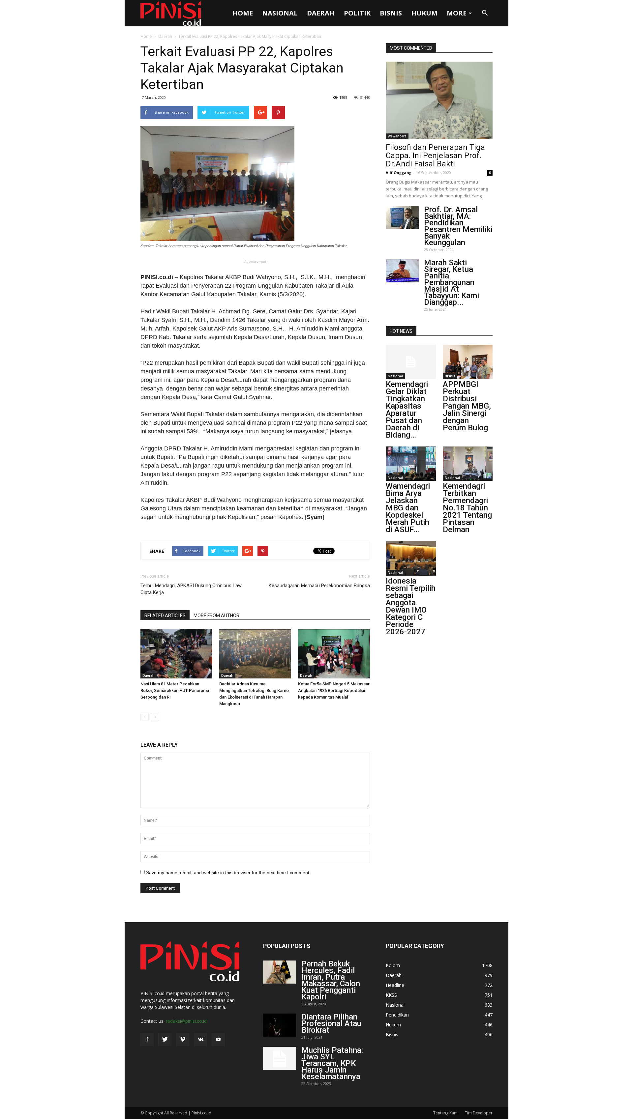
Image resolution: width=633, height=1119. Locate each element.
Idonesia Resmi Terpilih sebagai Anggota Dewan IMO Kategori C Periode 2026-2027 (411, 606)
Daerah (321, 13)
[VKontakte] (200, 1039)
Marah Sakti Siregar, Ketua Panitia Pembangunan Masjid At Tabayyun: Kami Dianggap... (451, 282)
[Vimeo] (182, 1039)
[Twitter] (164, 1039)
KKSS (391, 995)
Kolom (393, 965)
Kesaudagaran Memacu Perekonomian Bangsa (319, 585)
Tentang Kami (446, 1113)
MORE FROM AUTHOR (216, 615)
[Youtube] (218, 1039)
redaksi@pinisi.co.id (186, 1021)
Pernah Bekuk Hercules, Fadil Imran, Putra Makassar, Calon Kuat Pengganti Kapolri (330, 980)
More (457, 13)
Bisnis (391, 13)
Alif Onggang (398, 172)
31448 (365, 97)
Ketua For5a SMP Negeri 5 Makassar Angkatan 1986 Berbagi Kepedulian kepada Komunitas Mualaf (334, 690)
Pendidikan (397, 1015)
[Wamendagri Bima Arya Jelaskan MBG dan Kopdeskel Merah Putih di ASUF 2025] (411, 463)
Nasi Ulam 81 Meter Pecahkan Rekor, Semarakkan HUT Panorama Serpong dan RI (174, 690)
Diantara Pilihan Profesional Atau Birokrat (331, 1023)
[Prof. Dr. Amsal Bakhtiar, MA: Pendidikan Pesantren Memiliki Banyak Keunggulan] (402, 217)
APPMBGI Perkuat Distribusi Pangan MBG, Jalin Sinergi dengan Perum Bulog (467, 406)
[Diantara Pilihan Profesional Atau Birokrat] (279, 1025)
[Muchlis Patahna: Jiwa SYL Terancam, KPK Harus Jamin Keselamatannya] (279, 1058)
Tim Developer (479, 1113)
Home (242, 13)
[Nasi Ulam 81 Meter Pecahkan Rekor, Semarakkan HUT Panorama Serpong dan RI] (176, 653)
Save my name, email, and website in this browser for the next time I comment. (228, 872)
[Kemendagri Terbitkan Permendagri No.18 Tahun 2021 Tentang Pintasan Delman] (468, 463)
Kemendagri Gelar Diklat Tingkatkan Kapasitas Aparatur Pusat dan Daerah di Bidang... (407, 410)
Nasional (280, 13)
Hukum (424, 13)
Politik (357, 13)
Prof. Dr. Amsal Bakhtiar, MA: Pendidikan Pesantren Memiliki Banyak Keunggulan (458, 226)
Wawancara (397, 136)
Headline (395, 985)
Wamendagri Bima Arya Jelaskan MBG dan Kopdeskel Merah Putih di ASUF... (408, 507)
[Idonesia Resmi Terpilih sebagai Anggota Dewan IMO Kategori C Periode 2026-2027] (411, 558)
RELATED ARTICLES (165, 615)
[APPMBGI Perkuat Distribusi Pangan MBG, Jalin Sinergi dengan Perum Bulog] (468, 362)
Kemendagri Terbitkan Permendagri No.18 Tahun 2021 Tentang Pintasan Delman (467, 507)
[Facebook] (147, 1039)
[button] (485, 13)
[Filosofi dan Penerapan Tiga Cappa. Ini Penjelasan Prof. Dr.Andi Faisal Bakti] (439, 100)
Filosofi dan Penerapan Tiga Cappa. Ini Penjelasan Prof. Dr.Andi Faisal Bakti (435, 155)
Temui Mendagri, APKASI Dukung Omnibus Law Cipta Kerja (191, 589)
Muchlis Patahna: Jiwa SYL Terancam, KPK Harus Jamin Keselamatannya (332, 1063)
